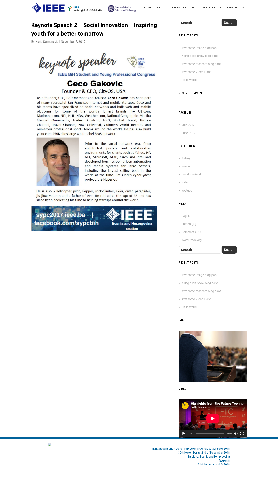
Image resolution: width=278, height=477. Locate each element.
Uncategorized (191, 174)
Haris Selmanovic (46, 41)
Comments (192, 232)
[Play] (184, 433)
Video (185, 182)
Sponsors (179, 7)
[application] (213, 418)
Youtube (187, 190)
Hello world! (190, 80)
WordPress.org (192, 240)
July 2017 (188, 125)
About (161, 7)
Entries (189, 224)
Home (147, 7)
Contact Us (235, 7)
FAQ (194, 7)
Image (186, 166)
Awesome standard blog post (201, 64)
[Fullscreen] (242, 433)
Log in (186, 216)
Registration (211, 7)
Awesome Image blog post (199, 48)
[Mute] (236, 433)
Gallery (186, 158)
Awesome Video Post (196, 72)
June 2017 (189, 133)
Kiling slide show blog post (200, 56)
